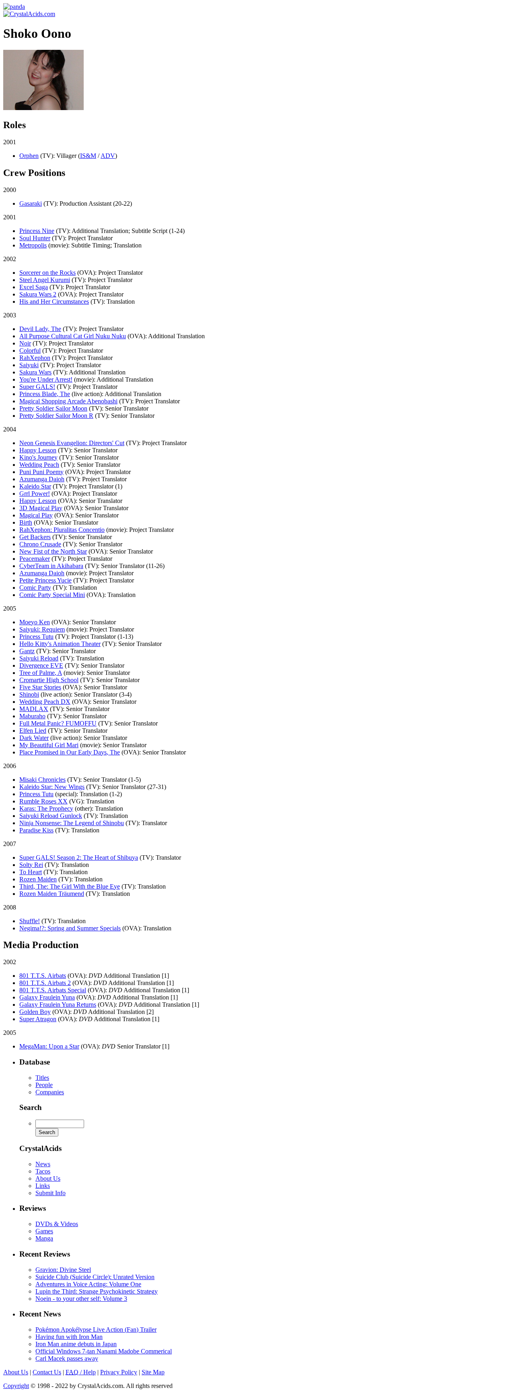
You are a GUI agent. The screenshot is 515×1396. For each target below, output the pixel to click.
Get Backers (35, 536)
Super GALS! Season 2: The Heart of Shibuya (78, 857)
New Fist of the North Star (53, 551)
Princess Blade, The (44, 393)
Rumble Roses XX (43, 801)
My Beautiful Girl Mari (48, 745)
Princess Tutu (36, 636)
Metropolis (33, 245)
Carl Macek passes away (66, 1358)
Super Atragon (37, 1019)
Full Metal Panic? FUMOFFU (58, 723)
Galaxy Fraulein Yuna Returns (57, 1004)
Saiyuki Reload (38, 658)
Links (42, 1185)
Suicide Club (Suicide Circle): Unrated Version (94, 1276)
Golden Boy (35, 1011)
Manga (44, 1238)
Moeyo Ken (34, 622)
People (44, 1084)
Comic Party (35, 587)
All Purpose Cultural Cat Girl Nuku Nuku (72, 336)
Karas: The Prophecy (46, 808)
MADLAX (33, 708)
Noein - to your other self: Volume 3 (81, 1298)
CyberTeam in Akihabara (51, 565)
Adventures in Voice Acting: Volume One (88, 1284)
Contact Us (47, 1372)
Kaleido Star (35, 486)
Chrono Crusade (40, 544)
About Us (47, 1178)
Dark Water (34, 737)
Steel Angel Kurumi (44, 279)
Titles (42, 1077)
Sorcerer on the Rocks (47, 272)
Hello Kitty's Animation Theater (60, 643)
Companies (49, 1092)
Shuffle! (29, 921)
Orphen (29, 155)
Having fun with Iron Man (69, 1336)
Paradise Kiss (36, 830)
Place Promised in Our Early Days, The (69, 752)
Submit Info (50, 1193)
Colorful (30, 350)
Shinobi (29, 694)
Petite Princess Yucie (45, 580)
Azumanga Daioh (41, 479)
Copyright (16, 1385)
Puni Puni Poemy (41, 471)
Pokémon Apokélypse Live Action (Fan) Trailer (96, 1329)
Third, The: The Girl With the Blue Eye (69, 886)
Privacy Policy (118, 1372)
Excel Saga (33, 287)
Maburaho (32, 716)
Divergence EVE (41, 665)
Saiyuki (29, 365)
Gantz (27, 651)
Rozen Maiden (38, 879)
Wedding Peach (39, 464)
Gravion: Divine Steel (63, 1269)
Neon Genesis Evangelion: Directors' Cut (71, 442)
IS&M (88, 155)
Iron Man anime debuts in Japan (76, 1344)
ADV (108, 155)
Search (30, 1107)
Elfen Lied (32, 730)
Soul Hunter (34, 238)
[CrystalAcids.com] (14, 6)
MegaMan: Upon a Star (49, 1046)
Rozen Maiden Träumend (51, 893)
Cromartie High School (48, 680)
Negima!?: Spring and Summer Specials (70, 928)
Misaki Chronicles (42, 779)
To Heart (30, 872)
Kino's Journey (38, 457)
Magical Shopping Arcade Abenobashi (68, 401)
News (42, 1164)
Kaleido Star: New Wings (51, 786)
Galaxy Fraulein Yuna (47, 997)
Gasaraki (30, 203)
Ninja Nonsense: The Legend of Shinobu (71, 823)
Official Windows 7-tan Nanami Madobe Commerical (103, 1351)
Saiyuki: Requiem (42, 629)
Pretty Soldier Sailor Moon (53, 408)
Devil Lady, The (40, 328)
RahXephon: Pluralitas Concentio (62, 529)
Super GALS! (37, 386)
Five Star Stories (40, 687)
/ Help (81, 1372)
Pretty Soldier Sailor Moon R (56, 415)
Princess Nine (36, 230)
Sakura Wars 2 (37, 294)
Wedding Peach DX (44, 701)
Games (44, 1231)
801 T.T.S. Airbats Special (52, 990)
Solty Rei (31, 864)
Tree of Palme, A (40, 672)
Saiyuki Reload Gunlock (50, 815)
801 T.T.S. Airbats (42, 975)
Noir (25, 343)
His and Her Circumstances (54, 301)
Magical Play (36, 515)
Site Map (153, 1372)
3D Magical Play (40, 508)
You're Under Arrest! (45, 379)
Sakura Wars (35, 372)
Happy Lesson (37, 450)
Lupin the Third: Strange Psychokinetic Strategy (96, 1291)
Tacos (42, 1171)
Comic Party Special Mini (52, 594)
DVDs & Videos (56, 1223)
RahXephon (34, 357)
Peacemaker (34, 558)
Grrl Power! (34, 493)
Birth (25, 522)
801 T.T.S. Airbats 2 (45, 982)
